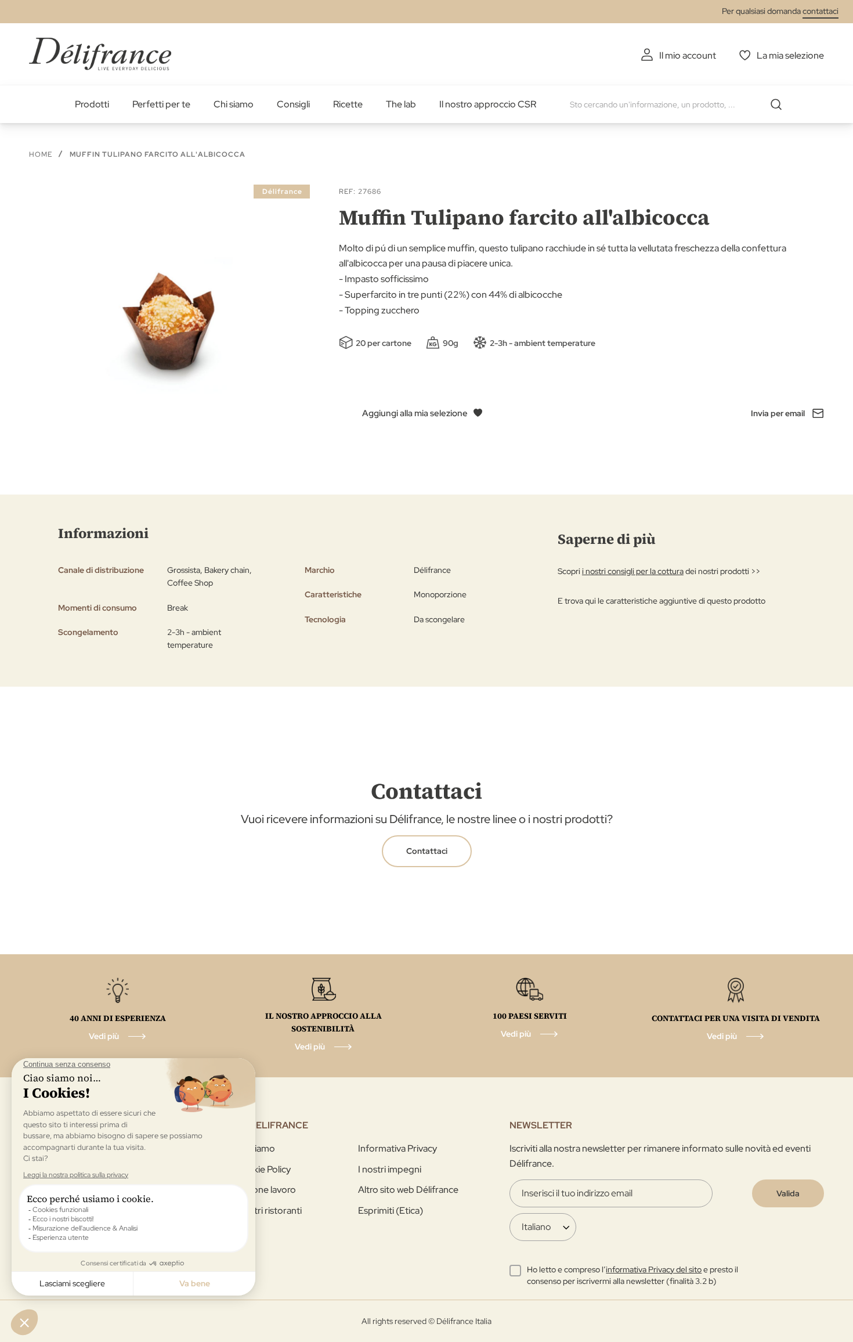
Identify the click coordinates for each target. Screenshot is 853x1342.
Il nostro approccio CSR (487, 104)
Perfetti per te (161, 104)
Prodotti (92, 104)
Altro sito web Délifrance (408, 1190)
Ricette (348, 104)
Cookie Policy (263, 1169)
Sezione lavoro (265, 1190)
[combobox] (680, 104)
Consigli (293, 104)
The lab (401, 104)
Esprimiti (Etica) (390, 1210)
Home (40, 154)
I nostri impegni (389, 1169)
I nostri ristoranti (268, 1210)
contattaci (820, 11)
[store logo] (100, 54)
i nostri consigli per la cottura (633, 571)
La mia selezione (790, 55)
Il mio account (687, 55)
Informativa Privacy (397, 1148)
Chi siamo (234, 104)
